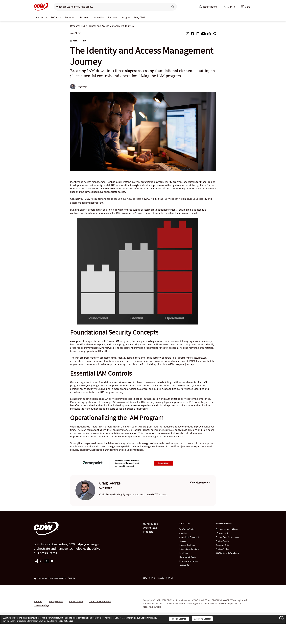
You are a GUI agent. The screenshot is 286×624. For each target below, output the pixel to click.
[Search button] (172, 6)
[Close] (280, 618)
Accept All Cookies (202, 618)
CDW (145, 578)
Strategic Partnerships (188, 561)
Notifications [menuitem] (210, 6)
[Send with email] (203, 34)
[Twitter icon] (46, 561)
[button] (245, 7)
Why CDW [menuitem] (139, 17)
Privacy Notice (56, 601)
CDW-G (152, 578)
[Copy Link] (214, 34)
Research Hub (78, 25)
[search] (110, 7)
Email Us (71, 578)
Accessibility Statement (189, 537)
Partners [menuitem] (113, 17)
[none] (41, 17)
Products (148, 531)
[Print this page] (209, 34)
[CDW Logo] (41, 7)
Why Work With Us (186, 529)
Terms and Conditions (100, 601)
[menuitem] (200, 6)
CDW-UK (169, 578)
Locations (183, 553)
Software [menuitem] (56, 17)
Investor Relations (187, 545)
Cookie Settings (179, 618)
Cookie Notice (76, 601)
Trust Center (184, 565)
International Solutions (189, 549)
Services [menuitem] (84, 17)
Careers (182, 541)
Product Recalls (222, 541)
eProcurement (222, 533)
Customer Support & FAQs (227, 529)
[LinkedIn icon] (41, 561)
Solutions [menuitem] (70, 17)
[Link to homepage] (41, 7)
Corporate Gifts (222, 545)
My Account (149, 523)
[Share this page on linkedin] (197, 34)
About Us (183, 533)
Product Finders (222, 549)
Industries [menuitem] (98, 17)
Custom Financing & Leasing (227, 537)
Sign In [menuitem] (231, 6)
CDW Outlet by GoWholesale (227, 553)
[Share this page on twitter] (187, 34)
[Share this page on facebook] (192, 34)
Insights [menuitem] (125, 17)
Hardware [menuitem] (41, 17)
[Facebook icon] (36, 561)
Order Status (150, 527)
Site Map (38, 601)
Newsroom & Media (187, 557)
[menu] (208, 7)
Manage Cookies (66, 621)
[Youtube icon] (52, 561)
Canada (160, 578)
